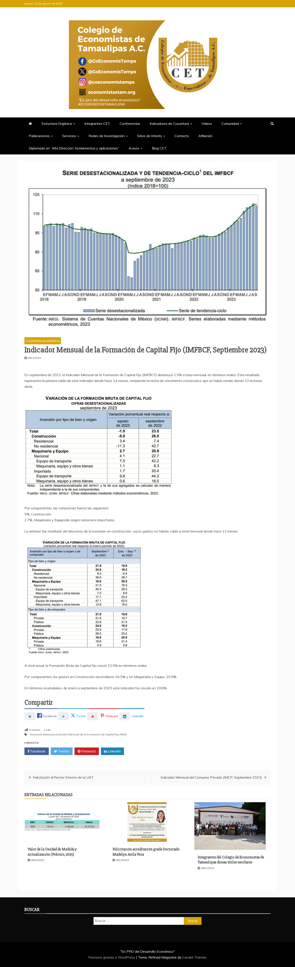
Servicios (69, 136)
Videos (206, 123)
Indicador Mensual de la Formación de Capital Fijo (87, 734)
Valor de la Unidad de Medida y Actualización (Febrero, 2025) (52, 851)
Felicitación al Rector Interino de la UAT (63, 777)
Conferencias (130, 123)
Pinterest (88, 751)
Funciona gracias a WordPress (112, 957)
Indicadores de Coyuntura (169, 123)
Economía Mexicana (42, 734)
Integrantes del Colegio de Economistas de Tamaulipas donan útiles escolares (231, 859)
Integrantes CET (97, 123)
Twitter (63, 751)
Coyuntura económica (42, 340)
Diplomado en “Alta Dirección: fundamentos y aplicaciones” (74, 148)
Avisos (134, 148)
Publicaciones (39, 136)
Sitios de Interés (149, 136)
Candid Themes (194, 957)
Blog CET (159, 148)
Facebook (38, 751)
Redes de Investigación (107, 136)
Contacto (181, 136)
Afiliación (205, 136)
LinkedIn (114, 751)
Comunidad (230, 123)
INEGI (123, 734)
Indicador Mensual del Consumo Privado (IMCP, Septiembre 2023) (211, 777)
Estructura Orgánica (56, 123)
